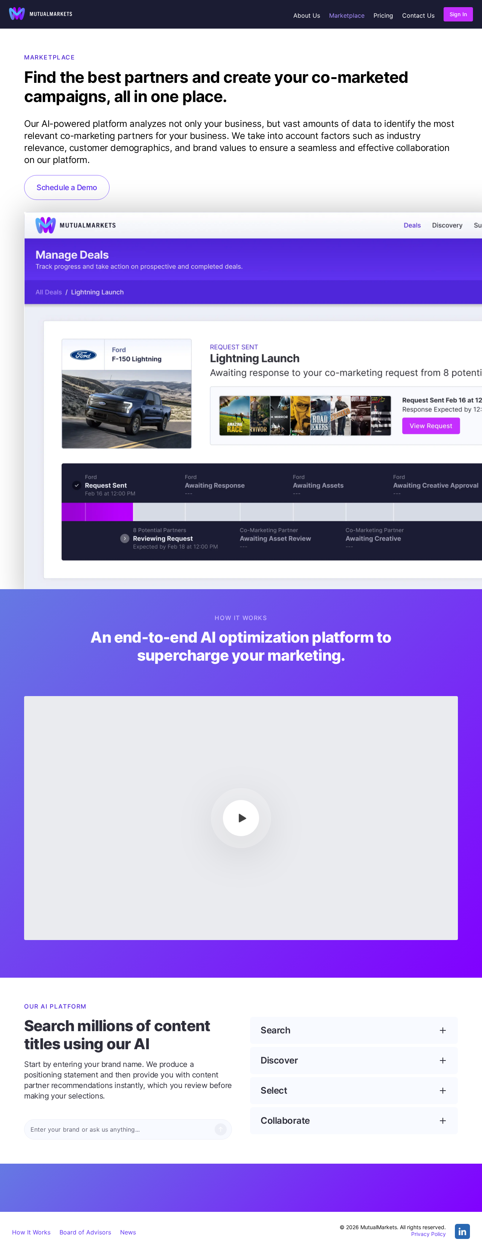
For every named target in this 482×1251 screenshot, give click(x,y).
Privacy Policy (428, 1234)
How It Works (31, 1232)
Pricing (383, 15)
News (128, 1232)
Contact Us (418, 15)
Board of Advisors (85, 1232)
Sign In (458, 14)
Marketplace (347, 15)
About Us (306, 15)
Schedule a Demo (67, 187)
